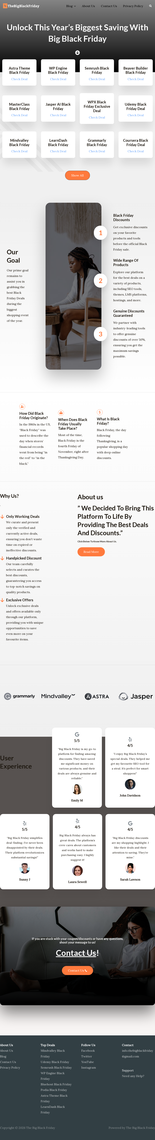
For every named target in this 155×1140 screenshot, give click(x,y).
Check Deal (19, 79)
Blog (69, 6)
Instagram (88, 1067)
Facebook (88, 1050)
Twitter (86, 1056)
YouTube (87, 1062)
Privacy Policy (133, 6)
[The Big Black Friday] (22, 6)
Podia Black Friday (54, 1090)
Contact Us (109, 6)
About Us (88, 6)
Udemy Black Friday (55, 1062)
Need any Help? (133, 1076)
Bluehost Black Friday (56, 1084)
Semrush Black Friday (56, 1067)
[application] (74, 6)
